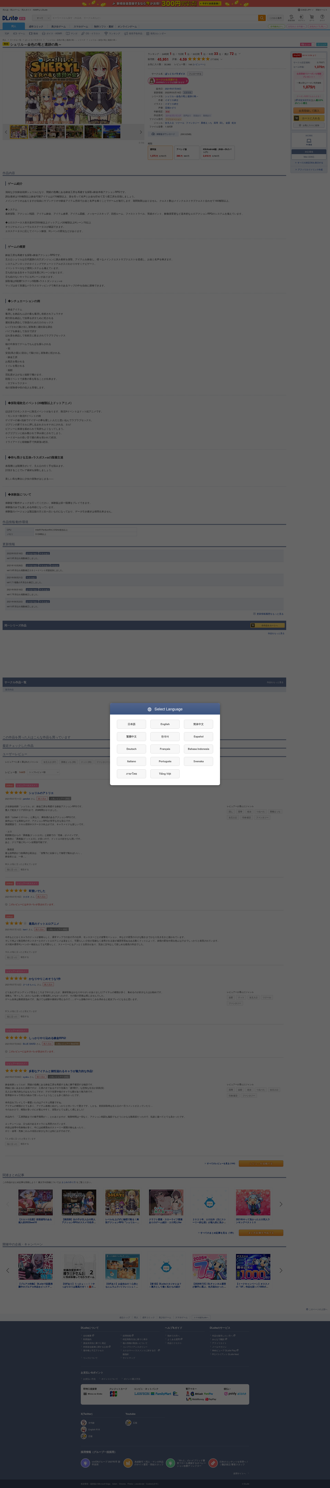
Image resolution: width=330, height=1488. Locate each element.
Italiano (131, 761)
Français (165, 749)
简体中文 (198, 724)
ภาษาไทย (131, 774)
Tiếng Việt (165, 774)
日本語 (131, 724)
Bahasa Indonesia (198, 749)
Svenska (199, 761)
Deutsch (131, 749)
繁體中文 (131, 736)
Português (165, 761)
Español (199, 736)
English (165, 724)
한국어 (165, 736)
